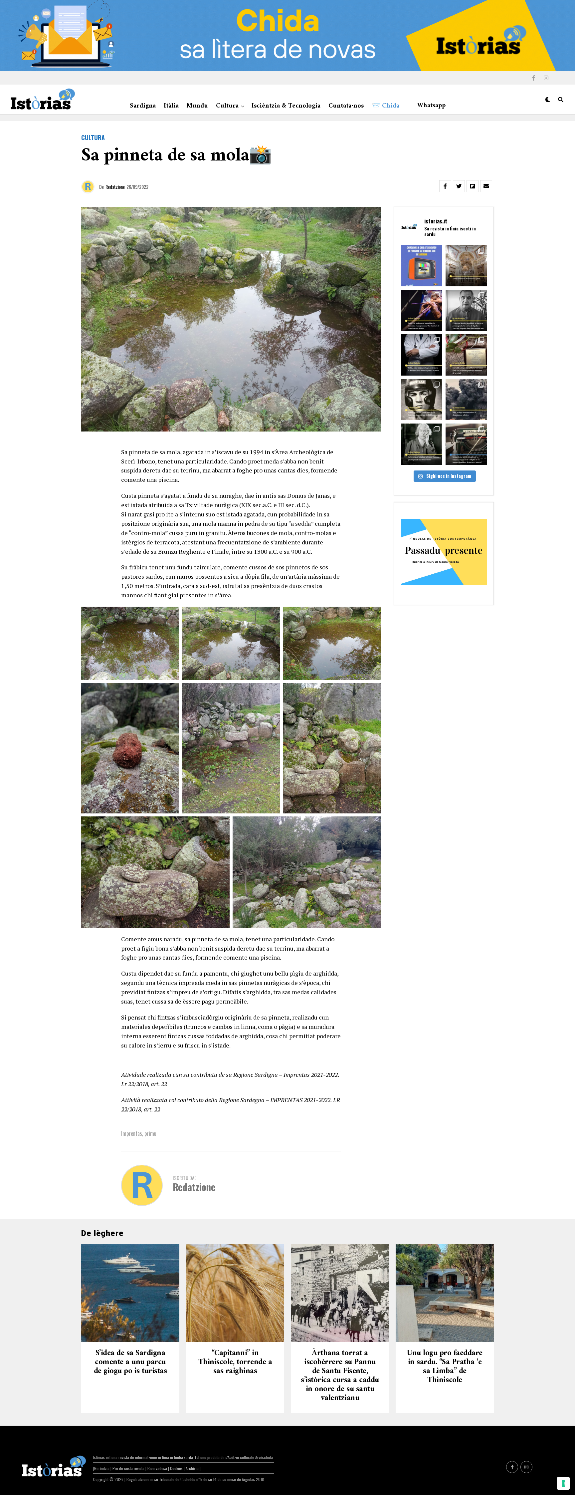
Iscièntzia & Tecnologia (286, 106)
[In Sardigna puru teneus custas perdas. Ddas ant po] (466, 355)
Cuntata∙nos (346, 106)
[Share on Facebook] (445, 186)
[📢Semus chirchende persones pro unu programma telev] (421, 265)
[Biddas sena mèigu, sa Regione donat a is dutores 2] (421, 355)
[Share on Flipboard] (473, 186)
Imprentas (131, 1133)
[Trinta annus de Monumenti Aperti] (466, 265)
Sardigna (143, 106)
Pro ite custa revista (128, 1468)
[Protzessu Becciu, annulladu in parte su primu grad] (466, 310)
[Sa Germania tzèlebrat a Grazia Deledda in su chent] (421, 444)
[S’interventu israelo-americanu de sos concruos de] (466, 399)
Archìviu (193, 1468)
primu (150, 1133)
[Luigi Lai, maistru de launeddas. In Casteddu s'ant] (421, 310)
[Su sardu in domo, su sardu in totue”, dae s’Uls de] (466, 444)
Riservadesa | (158, 1468)
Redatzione (115, 186)
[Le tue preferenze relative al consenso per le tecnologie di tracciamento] (563, 1483)
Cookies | (178, 1468)
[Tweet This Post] (459, 186)
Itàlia (171, 106)
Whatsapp (431, 106)
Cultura (227, 106)
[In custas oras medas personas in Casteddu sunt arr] (421, 399)
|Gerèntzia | (102, 1468)
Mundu (197, 106)
